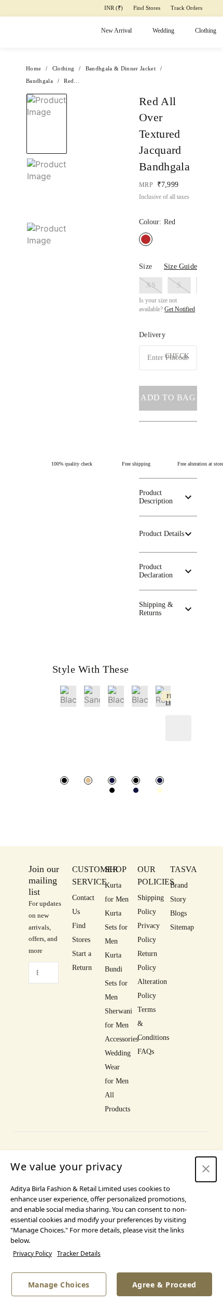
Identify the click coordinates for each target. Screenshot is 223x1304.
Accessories (121, 1039)
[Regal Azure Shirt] (160, 780)
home (33, 68)
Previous (81, 105)
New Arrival (116, 30)
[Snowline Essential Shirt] (160, 790)
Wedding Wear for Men (118, 1067)
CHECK (177, 356)
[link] (68, 730)
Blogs (178, 913)
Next (97, 105)
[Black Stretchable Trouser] (112, 790)
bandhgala (39, 81)
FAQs (145, 1051)
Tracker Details (79, 1253)
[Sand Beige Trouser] (88, 780)
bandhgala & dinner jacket (121, 68)
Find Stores (146, 8)
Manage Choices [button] (59, 1284)
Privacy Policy (32, 1253)
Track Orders (186, 8)
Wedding (163, 30)
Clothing (205, 30)
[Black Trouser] (112, 780)
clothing (63, 68)
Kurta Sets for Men (116, 927)
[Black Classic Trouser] (64, 780)
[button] (196, 134)
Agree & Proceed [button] (164, 1284)
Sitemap (182, 927)
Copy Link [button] (161, 154)
